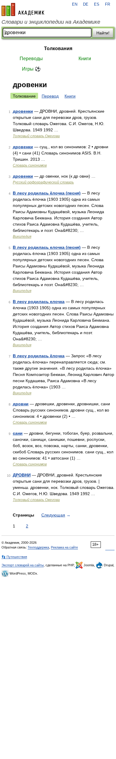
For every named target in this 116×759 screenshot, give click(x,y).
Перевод (50, 96)
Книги (85, 58)
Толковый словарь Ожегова (36, 136)
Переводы (31, 58)
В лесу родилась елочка (39, 301)
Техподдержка (38, 547)
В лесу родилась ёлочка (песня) (47, 193)
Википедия (22, 237)
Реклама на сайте (64, 547)
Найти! (102, 33)
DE (85, 4)
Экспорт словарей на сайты (22, 565)
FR (107, 4)
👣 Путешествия (14, 557)
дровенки (23, 111)
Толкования (58, 48)
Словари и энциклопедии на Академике (50, 22)
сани (18, 433)
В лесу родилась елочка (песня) (47, 247)
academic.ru (22, 9)
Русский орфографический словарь (43, 182)
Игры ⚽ (31, 68)
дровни (21, 403)
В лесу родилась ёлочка (39, 355)
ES (96, 4)
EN (74, 4)
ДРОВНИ (22, 475)
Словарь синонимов (30, 165)
